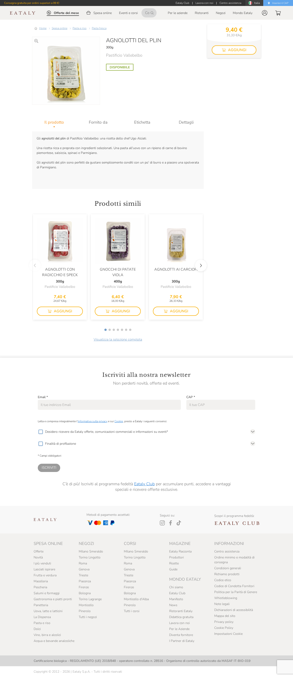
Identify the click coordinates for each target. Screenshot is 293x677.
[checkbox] (40, 432)
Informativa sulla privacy (92, 421)
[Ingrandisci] (36, 41)
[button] (265, 13)
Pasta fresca (99, 28)
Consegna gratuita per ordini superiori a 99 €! (31, 3)
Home (42, 28)
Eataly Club (144, 484)
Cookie (118, 421)
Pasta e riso (80, 28)
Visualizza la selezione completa (118, 339)
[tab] (54, 122)
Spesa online (59, 28)
